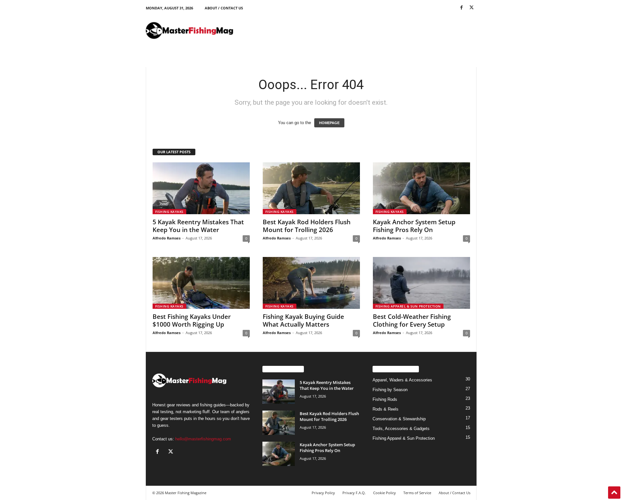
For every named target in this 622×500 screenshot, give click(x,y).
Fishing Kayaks (169, 211)
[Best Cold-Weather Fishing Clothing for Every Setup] (421, 283)
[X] (472, 8)
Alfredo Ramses (166, 238)
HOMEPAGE (329, 123)
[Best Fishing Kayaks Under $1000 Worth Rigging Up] (201, 283)
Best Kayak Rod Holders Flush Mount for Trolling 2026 (307, 226)
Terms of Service (417, 492)
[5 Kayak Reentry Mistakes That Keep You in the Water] (201, 188)
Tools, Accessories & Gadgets (401, 428)
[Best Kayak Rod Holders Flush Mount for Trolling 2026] (311, 188)
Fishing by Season (390, 389)
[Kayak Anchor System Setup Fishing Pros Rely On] (421, 188)
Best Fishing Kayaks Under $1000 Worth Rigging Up (192, 320)
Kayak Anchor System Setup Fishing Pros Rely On (414, 226)
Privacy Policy (323, 492)
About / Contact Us (224, 8)
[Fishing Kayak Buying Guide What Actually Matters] (311, 283)
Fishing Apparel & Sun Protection (408, 306)
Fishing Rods (385, 399)
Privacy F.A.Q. (354, 492)
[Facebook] (462, 8)
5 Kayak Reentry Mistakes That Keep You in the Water (198, 226)
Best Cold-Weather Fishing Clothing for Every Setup (412, 320)
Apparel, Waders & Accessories (402, 380)
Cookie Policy (384, 492)
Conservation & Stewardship (399, 418)
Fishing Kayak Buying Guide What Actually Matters (303, 320)
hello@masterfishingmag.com (203, 438)
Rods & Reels (385, 409)
